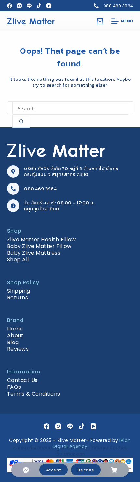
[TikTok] (38, 5)
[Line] (29, 5)
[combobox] (70, 108)
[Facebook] (9, 5)
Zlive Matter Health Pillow (41, 239)
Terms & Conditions (33, 394)
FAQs (14, 387)
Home (15, 328)
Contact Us (22, 380)
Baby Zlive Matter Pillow (39, 246)
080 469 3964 (118, 5)
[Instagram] (19, 5)
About (15, 335)
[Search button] (21, 121)
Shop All (18, 259)
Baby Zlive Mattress (34, 252)
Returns (17, 297)
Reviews (18, 349)
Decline (85, 470)
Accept (53, 470)
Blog (13, 342)
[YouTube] (48, 5)
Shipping (18, 291)
